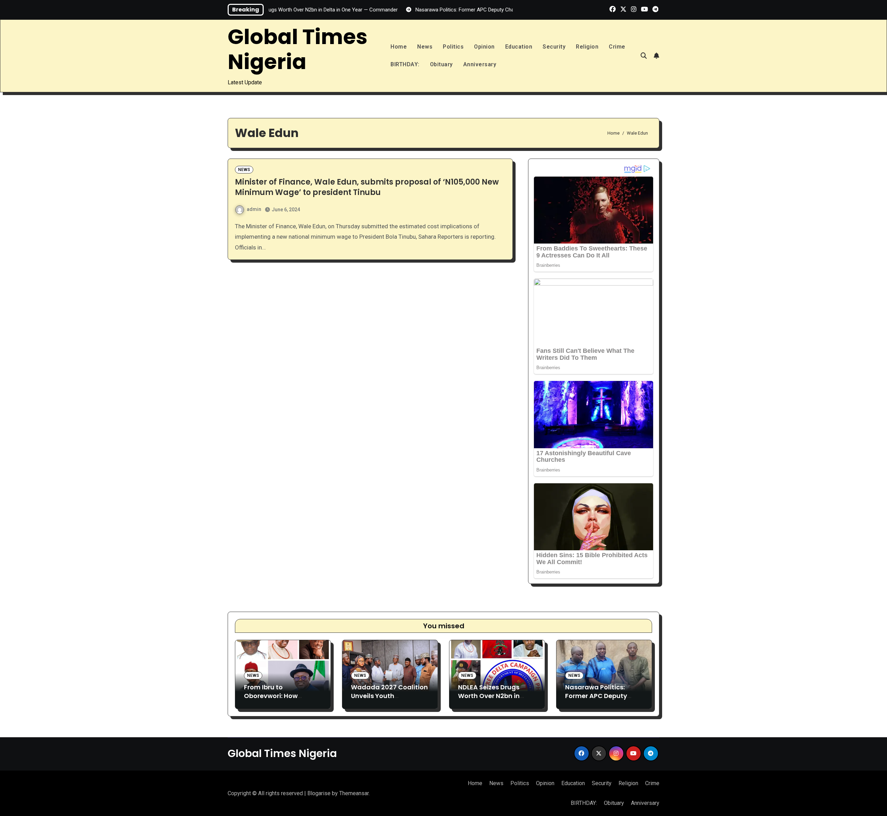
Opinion (484, 46)
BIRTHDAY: (405, 64)
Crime (617, 46)
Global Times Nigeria (298, 49)
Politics (453, 46)
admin (254, 209)
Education (519, 46)
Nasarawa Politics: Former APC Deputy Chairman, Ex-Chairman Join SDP (596, 700)
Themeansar (354, 793)
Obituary (441, 64)
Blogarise (319, 793)
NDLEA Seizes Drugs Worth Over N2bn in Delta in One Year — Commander (489, 700)
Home (398, 46)
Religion (587, 46)
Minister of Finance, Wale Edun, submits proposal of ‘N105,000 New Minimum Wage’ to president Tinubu (367, 187)
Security (554, 46)
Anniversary (480, 64)
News (424, 46)
